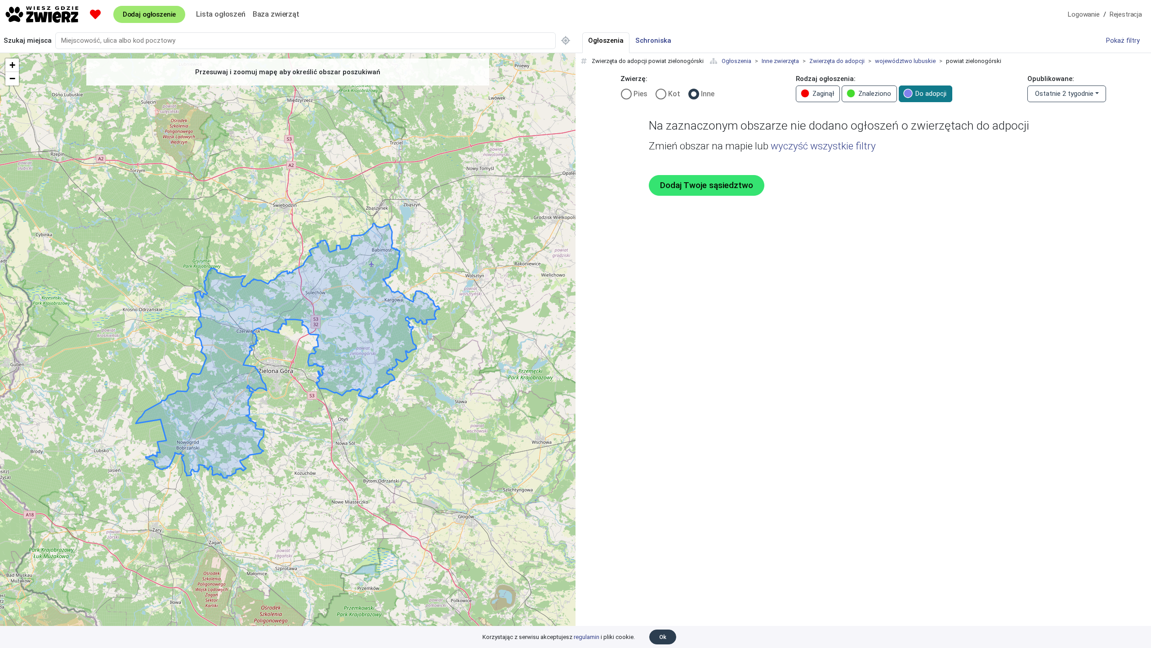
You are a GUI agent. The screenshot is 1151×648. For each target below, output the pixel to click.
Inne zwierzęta (780, 61)
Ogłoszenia (736, 61)
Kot (674, 94)
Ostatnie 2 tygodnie (1064, 94)
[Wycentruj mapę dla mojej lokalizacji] (566, 40)
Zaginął (823, 94)
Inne (707, 94)
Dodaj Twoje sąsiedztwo (706, 185)
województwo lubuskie (905, 61)
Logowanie (1084, 14)
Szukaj (28, 40)
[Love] (95, 14)
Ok (662, 637)
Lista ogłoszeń (220, 13)
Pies (640, 94)
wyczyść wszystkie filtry (823, 146)
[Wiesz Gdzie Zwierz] (42, 14)
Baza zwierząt (276, 13)
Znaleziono (874, 94)
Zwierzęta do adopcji (837, 61)
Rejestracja (1126, 14)
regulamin (586, 637)
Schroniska (653, 40)
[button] (12, 65)
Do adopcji (930, 94)
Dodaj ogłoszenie (149, 14)
